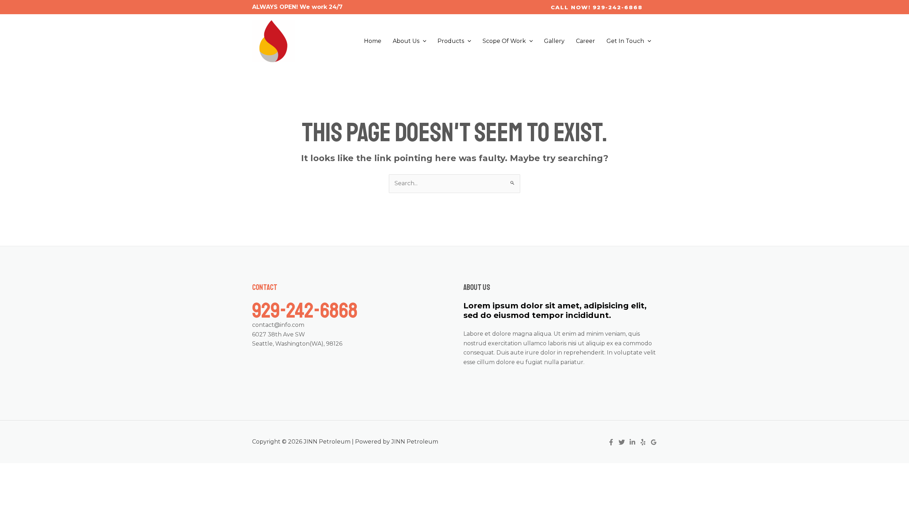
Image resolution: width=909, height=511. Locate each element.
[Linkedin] (632, 442)
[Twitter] (622, 442)
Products (450, 41)
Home (372, 41)
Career (585, 41)
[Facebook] (611, 442)
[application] (422, 41)
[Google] (654, 442)
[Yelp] (643, 442)
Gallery (554, 41)
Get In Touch (625, 41)
